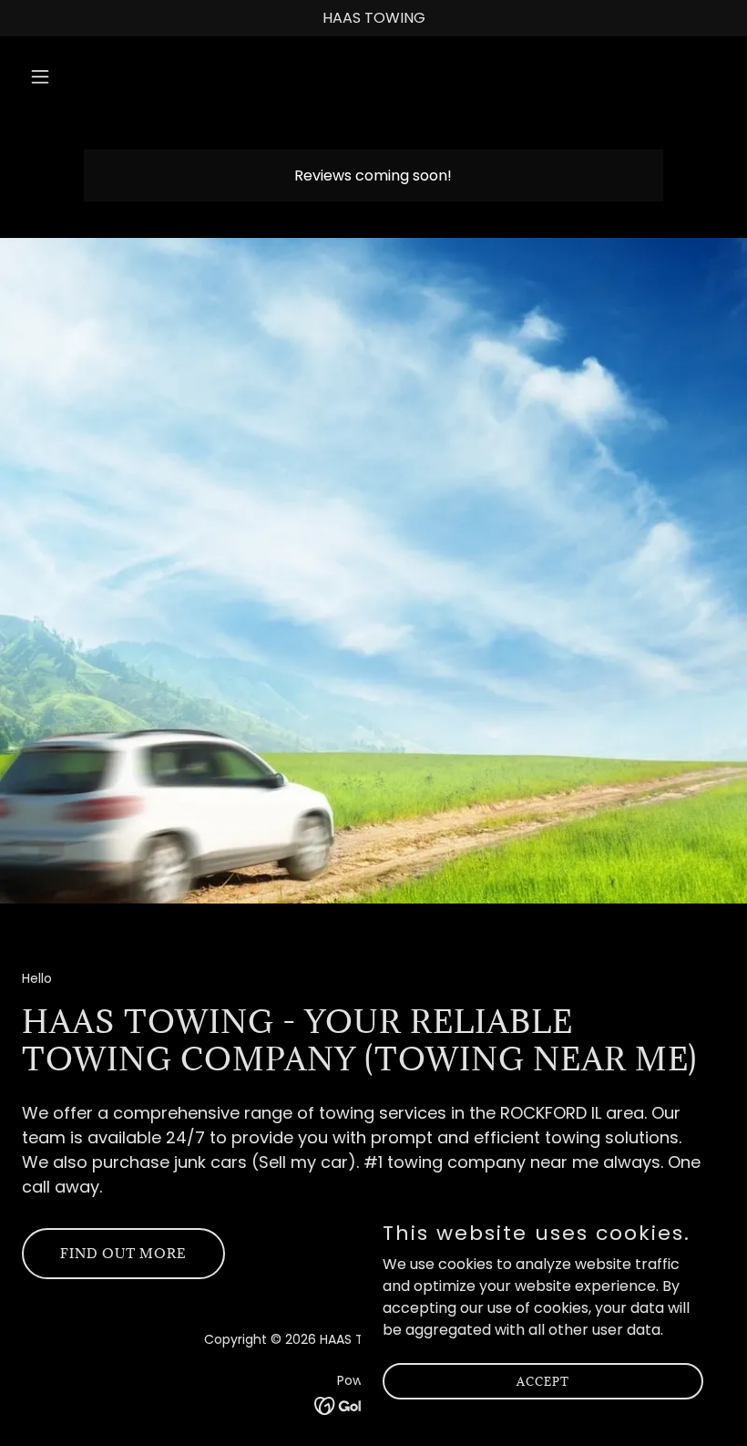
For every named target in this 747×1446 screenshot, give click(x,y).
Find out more (123, 1253)
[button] (102, 76)
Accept (543, 1380)
